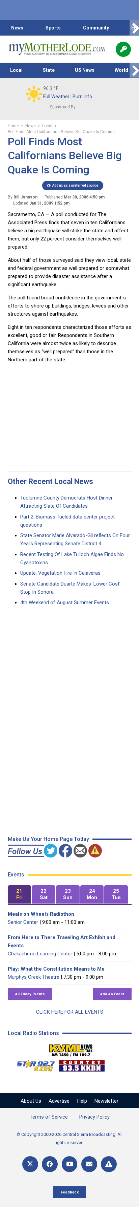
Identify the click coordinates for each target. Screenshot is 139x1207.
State (49, 70)
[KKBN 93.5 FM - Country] (81, 1064)
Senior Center (23, 922)
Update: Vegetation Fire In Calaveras (60, 573)
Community (96, 27)
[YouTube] (70, 1164)
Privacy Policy (94, 1117)
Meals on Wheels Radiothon (41, 914)
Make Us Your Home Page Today (48, 839)
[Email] (89, 1164)
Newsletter (106, 1101)
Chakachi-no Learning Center (40, 954)
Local (16, 70)
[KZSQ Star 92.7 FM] (32, 1064)
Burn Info (82, 96)
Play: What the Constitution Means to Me (56, 969)
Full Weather (56, 96)
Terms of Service (49, 1117)
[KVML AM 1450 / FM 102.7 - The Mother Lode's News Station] (71, 1048)
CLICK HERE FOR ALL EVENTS (69, 1012)
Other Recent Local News (50, 481)
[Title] (109, 1164)
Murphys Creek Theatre (33, 977)
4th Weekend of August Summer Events (64, 602)
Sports (53, 27)
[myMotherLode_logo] (57, 49)
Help (82, 1101)
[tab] (19, 894)
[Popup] (123, 49)
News (17, 27)
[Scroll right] (134, 28)
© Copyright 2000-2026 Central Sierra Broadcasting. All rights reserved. (69, 1138)
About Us (31, 1101)
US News (84, 70)
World (121, 70)
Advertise (59, 1101)
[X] (30, 1164)
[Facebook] (50, 1164)
